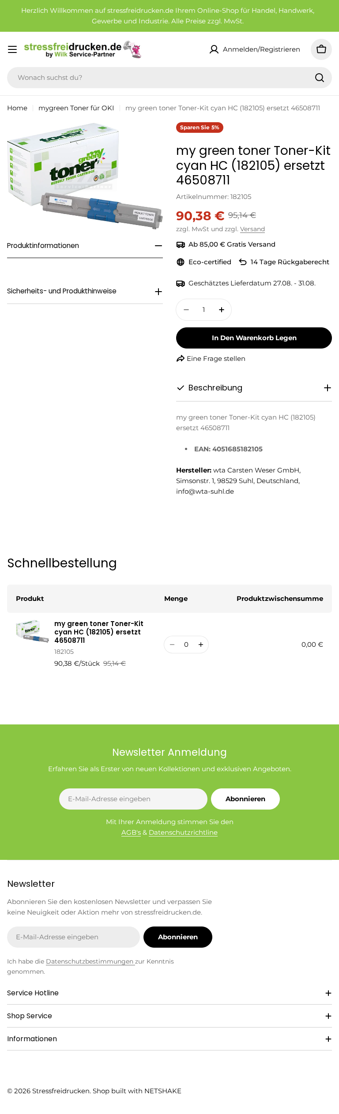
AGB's (131, 832)
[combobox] (169, 77)
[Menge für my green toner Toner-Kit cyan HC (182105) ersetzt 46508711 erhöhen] (200, 644)
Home (17, 108)
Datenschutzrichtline (183, 832)
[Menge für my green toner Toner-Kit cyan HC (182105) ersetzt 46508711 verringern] (172, 644)
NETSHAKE (162, 1091)
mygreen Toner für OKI (76, 108)
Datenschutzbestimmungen (90, 961)
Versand (252, 229)
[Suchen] (319, 77)
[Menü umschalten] (12, 49)
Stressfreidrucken (61, 1091)
